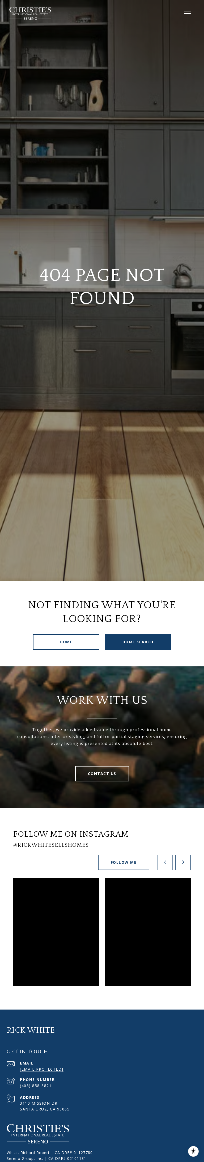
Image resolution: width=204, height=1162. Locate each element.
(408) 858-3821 (36, 1085)
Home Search (138, 641)
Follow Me (124, 862)
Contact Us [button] (102, 773)
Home (66, 641)
